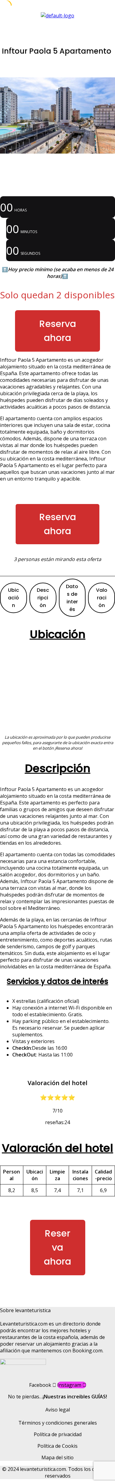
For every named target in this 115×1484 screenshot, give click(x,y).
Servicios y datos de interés (57, 981)
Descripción (43, 598)
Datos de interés (72, 598)
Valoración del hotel (57, 1148)
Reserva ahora (57, 330)
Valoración (101, 598)
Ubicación (13, 598)
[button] (57, 25)
